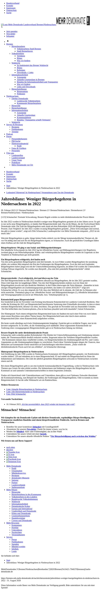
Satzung (15, 480)
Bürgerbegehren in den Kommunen (26, 494)
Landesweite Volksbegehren (28, 101)
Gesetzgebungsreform (21, 516)
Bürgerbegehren (18, 46)
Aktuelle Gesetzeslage (26, 115)
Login (14, 551)
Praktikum (16, 162)
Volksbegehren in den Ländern (24, 497)
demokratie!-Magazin (20, 478)
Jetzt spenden (11, 31)
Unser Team (17, 160)
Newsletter (10, 34)
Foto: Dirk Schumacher (16, 394)
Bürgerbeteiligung (19, 89)
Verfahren (21, 56)
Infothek (15, 549)
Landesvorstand (18, 158)
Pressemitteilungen (19, 139)
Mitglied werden (18, 546)
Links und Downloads (26, 87)
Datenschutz (11, 10)
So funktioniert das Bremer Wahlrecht (32, 65)
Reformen (21, 70)
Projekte (15, 528)
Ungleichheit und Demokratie (24, 511)
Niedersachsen (12, 96)
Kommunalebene (24, 117)
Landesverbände (18, 485)
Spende (43, 434)
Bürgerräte (16, 106)
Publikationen (17, 129)
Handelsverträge (18, 518)
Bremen (9, 44)
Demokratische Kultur (21, 506)
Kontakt (9, 5)
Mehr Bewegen (12, 523)
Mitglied (20, 431)
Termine (15, 132)
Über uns (10, 153)
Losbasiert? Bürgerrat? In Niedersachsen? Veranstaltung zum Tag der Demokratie (40, 192)
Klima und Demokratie (21, 513)
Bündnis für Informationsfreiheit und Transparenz (37, 82)
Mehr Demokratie (13, 466)
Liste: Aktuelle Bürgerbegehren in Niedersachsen (26, 389)
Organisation (17, 471)
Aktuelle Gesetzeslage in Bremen (30, 79)
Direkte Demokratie (20, 98)
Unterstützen (17, 530)
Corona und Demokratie (22, 520)
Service (9, 537)
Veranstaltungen (18, 535)
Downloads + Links (25, 72)
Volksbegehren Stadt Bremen (29, 49)
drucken (9, 450)
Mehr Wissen (11, 490)
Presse (9, 136)
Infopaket (10, 36)
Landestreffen (17, 155)
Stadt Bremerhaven (25, 51)
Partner (14, 482)
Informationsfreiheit (20, 75)
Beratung (15, 127)
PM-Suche (16, 141)
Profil (19, 146)
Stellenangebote (18, 487)
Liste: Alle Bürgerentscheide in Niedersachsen (25, 392)
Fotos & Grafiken (19, 148)
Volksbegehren (18, 53)
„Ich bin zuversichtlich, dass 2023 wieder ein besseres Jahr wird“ (48, 404)
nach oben (10, 447)
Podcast (9, 134)
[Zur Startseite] (28, 24)
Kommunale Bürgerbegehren (29, 103)
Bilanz (19, 58)
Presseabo (16, 151)
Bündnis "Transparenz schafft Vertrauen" (34, 120)
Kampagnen (17, 525)
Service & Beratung (14, 124)
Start (8, 186)
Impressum (10, 8)
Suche (8, 13)
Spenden (15, 544)
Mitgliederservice (19, 473)
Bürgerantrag (22, 91)
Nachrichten (17, 532)
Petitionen (21, 94)
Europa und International (22, 509)
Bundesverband (12, 3)
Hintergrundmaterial (20, 143)
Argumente (21, 77)
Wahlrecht (16, 63)
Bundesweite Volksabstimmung (25, 499)
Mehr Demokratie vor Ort (22, 165)
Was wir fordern (23, 60)
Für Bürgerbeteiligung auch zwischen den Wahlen (73, 436)
